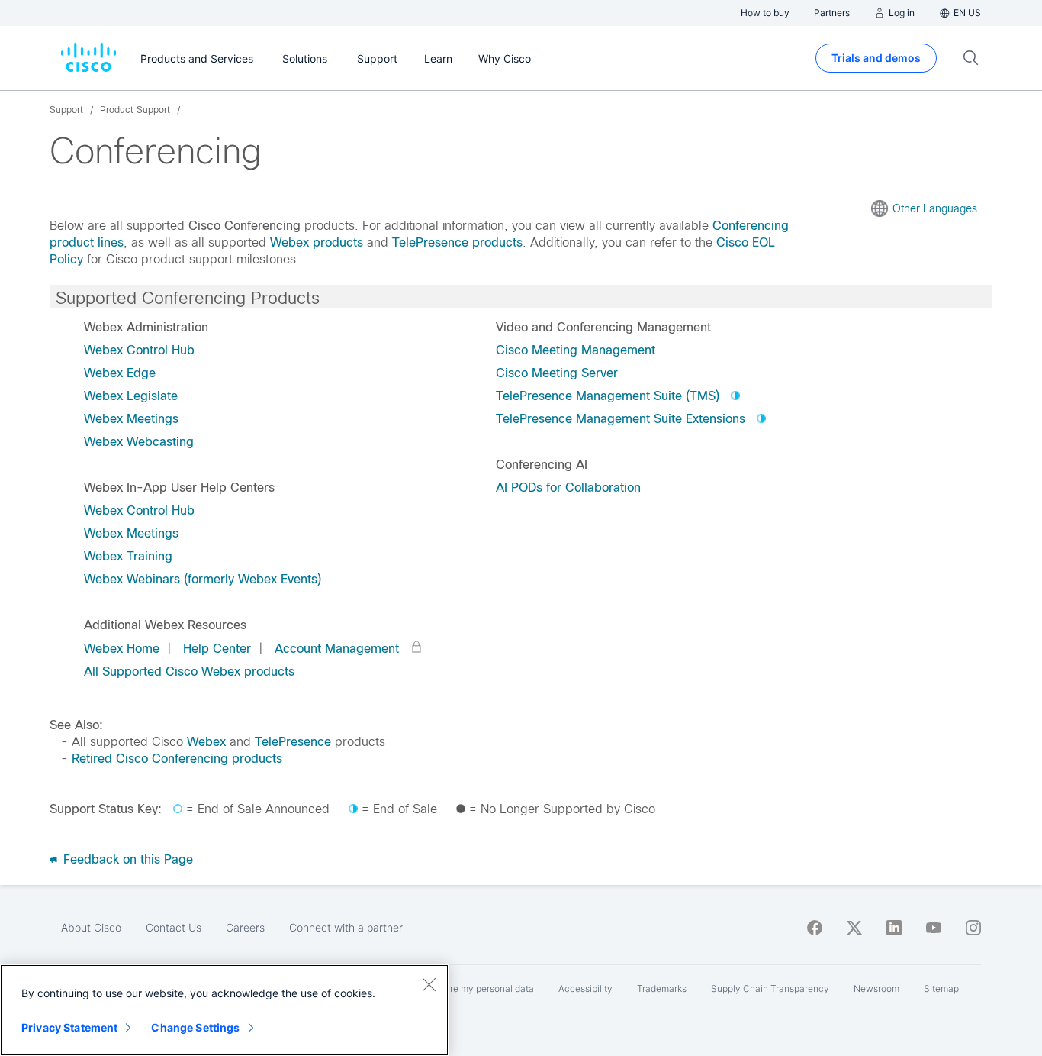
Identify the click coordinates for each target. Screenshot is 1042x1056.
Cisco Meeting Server (557, 373)
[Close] (428, 984)
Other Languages (934, 208)
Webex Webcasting (139, 441)
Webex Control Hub (139, 350)
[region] (224, 1010)
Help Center (217, 648)
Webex (206, 741)
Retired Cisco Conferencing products (177, 758)
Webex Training (128, 556)
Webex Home (121, 648)
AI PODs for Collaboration (568, 487)
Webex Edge (120, 373)
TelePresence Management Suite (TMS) (607, 395)
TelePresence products (457, 242)
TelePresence (293, 741)
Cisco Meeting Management (575, 350)
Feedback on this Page (126, 859)
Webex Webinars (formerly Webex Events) (202, 579)
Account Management (337, 648)
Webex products (316, 242)
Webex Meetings (131, 418)
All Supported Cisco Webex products (189, 671)
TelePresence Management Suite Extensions (620, 418)
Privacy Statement (69, 1027)
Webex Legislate (131, 395)
